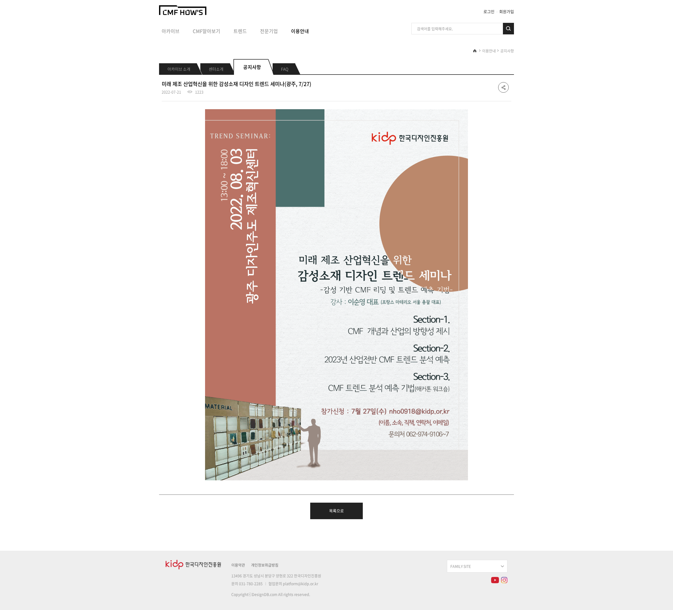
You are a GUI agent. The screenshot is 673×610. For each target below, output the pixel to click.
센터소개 (216, 69)
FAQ (284, 69)
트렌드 (240, 31)
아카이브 (171, 31)
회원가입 (506, 11)
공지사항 (507, 50)
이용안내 (300, 31)
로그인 (488, 11)
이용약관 (238, 564)
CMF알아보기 (206, 31)
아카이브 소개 (178, 69)
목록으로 (336, 511)
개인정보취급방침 (264, 564)
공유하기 (503, 87)
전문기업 (269, 31)
